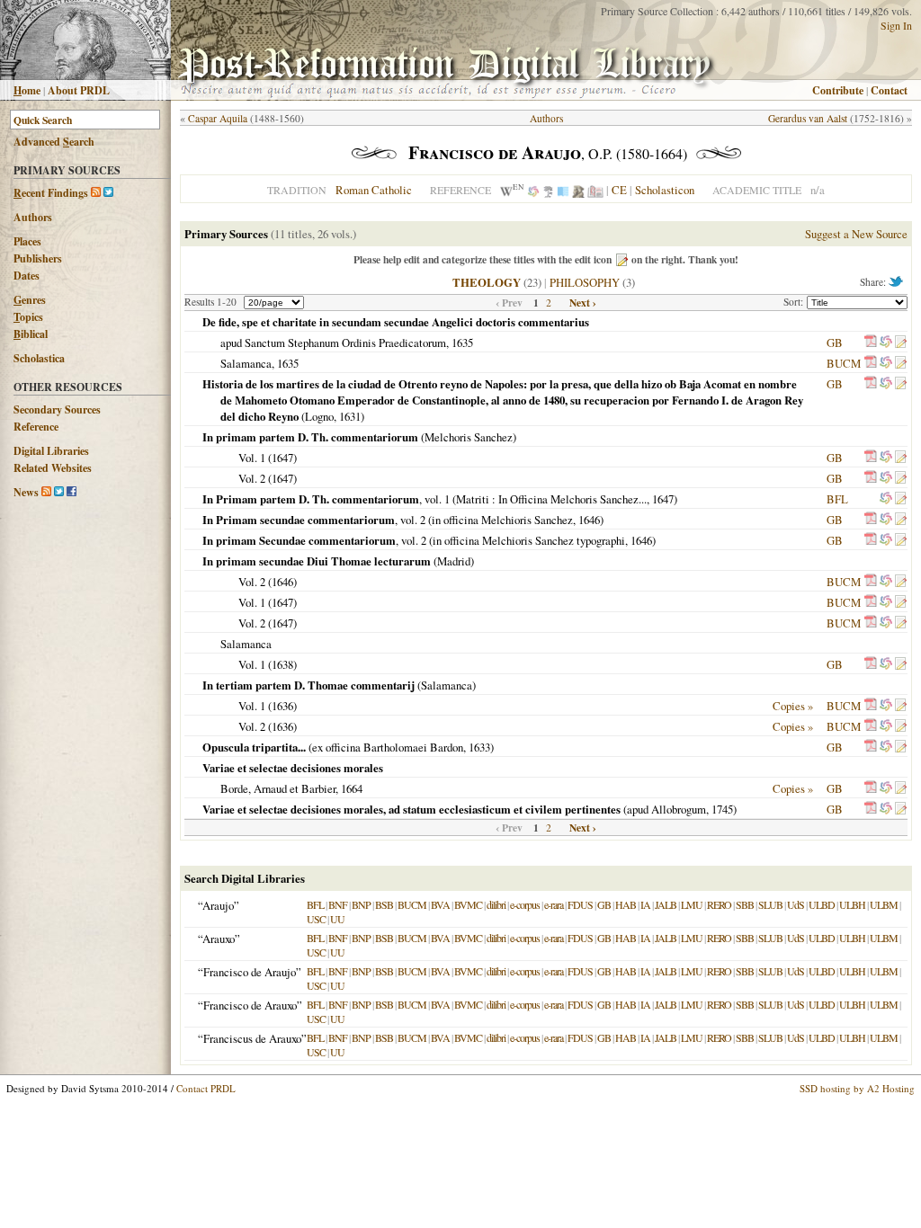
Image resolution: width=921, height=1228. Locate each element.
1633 (479, 747)
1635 (462, 342)
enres (29, 299)
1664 (351, 788)
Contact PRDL (206, 1088)
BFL (837, 499)
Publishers (37, 258)
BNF (337, 904)
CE (619, 190)
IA (645, 904)
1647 (282, 457)
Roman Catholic (373, 190)
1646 (589, 520)
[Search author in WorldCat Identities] (533, 190)
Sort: (795, 301)
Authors (32, 217)
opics (28, 317)
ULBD (822, 904)
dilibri (496, 904)
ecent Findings (50, 192)
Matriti (472, 499)
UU (337, 919)
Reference (35, 426)
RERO (719, 904)
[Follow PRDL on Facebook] (71, 492)
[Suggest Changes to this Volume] (900, 342)
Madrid (453, 561)
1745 (722, 809)
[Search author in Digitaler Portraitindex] (578, 190)
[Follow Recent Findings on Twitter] (108, 192)
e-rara (553, 904)
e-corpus (525, 904)
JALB (665, 904)
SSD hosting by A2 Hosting (857, 1088)
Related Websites (52, 468)
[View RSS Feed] (96, 192)
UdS (795, 904)
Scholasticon (664, 190)
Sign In (896, 25)
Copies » (793, 706)
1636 (282, 706)
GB (835, 342)
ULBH (852, 904)
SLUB (770, 904)
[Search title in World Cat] (886, 342)
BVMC (468, 904)
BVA (440, 904)
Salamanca (246, 363)
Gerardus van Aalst (807, 118)
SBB (745, 904)
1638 (282, 664)
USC (316, 919)
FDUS (580, 904)
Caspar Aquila (217, 118)
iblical (30, 334)
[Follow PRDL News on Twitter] (59, 492)
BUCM (844, 363)
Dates (26, 275)
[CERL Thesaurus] (548, 190)
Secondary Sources (57, 409)
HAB (625, 904)
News (26, 492)
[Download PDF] (870, 342)
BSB (384, 904)
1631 (350, 416)
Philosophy (585, 282)
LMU (691, 904)
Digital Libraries (51, 450)
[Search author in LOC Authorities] (563, 190)
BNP (361, 904)
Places (27, 241)
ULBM (884, 904)
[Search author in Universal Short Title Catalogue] (595, 190)
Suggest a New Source (856, 234)
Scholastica (39, 358)
